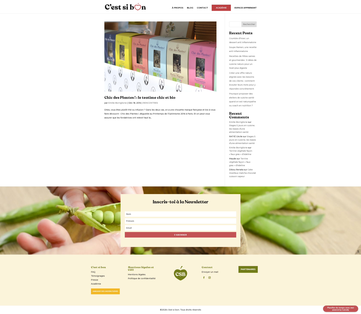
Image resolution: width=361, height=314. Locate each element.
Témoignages (98, 276)
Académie (221, 7)
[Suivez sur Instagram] (209, 277)
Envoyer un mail (210, 272)
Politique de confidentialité (142, 278)
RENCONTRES (150, 103)
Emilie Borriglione (117, 103)
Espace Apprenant (246, 8)
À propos (177, 8)
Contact (202, 8)
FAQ (93, 272)
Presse (94, 280)
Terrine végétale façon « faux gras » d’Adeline (239, 162)
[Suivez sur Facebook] (204, 277)
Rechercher (249, 24)
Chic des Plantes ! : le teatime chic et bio (139, 97)
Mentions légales (137, 274)
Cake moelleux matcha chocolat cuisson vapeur (242, 173)
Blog (190, 8)
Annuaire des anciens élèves (105, 291)
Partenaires (248, 269)
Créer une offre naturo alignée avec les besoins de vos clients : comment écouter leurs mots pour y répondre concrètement (242, 81)
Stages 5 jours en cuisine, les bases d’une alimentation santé (242, 129)
